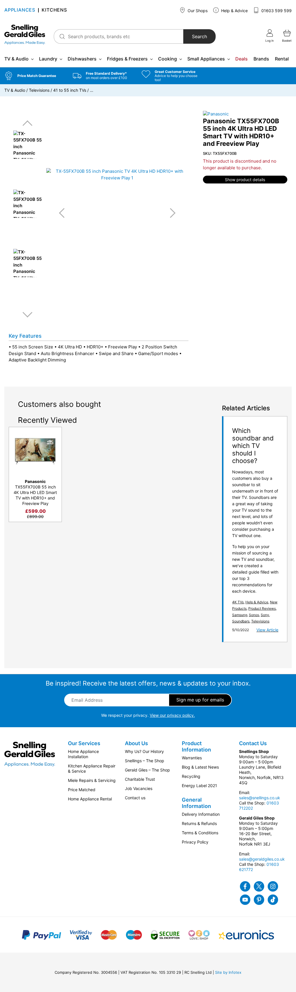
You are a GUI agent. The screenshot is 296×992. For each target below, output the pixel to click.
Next (27, 314)
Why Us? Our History (144, 751)
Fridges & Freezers (127, 59)
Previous (27, 123)
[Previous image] (63, 213)
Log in (269, 40)
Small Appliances (206, 59)
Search (199, 36)
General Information (196, 803)
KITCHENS (54, 10)
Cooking (167, 59)
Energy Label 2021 (199, 785)
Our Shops (197, 10)
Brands (261, 59)
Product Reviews (262, 608)
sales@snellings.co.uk (259, 797)
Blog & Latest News (200, 767)
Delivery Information (201, 814)
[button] (34, 75)
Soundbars (240, 621)
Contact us (135, 797)
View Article (267, 629)
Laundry (48, 59)
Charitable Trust (140, 779)
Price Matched (81, 789)
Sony (265, 615)
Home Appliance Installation (83, 754)
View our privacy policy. (172, 715)
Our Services (84, 743)
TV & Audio (16, 59)
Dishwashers (82, 59)
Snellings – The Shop (144, 760)
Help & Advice (234, 10)
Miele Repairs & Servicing (92, 780)
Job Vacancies (138, 788)
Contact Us (253, 743)
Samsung (239, 615)
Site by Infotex (228, 972)
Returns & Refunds (199, 823)
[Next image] (170, 213)
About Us (136, 743)
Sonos (254, 615)
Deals (241, 59)
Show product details (245, 179)
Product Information (196, 746)
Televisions (39, 90)
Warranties (192, 757)
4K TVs (238, 602)
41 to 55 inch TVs (69, 90)
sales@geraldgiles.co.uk (262, 859)
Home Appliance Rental (90, 798)
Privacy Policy (195, 841)
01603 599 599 (276, 10)
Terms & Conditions (200, 832)
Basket (287, 40)
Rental (282, 59)
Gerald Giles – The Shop (147, 769)
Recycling (191, 776)
